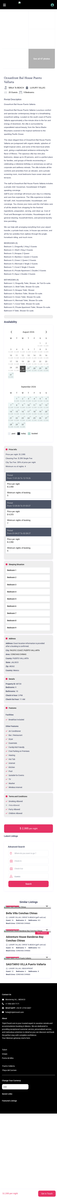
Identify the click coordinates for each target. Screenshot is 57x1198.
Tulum (4, 1050)
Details (12, 679)
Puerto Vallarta (8, 1066)
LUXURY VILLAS (37, 88)
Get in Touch (46, 1193)
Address (12, 639)
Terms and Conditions (18, 796)
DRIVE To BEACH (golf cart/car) (34, 917)
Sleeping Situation (16, 564)
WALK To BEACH (16, 88)
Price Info (13, 449)
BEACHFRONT (27, 968)
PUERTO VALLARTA (32, 650)
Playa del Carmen (9, 1070)
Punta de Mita (8, 1058)
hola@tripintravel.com (14, 1012)
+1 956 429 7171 (12, 1004)
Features (12, 708)
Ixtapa (4, 1054)
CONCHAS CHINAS (18, 654)
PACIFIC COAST (16, 650)
